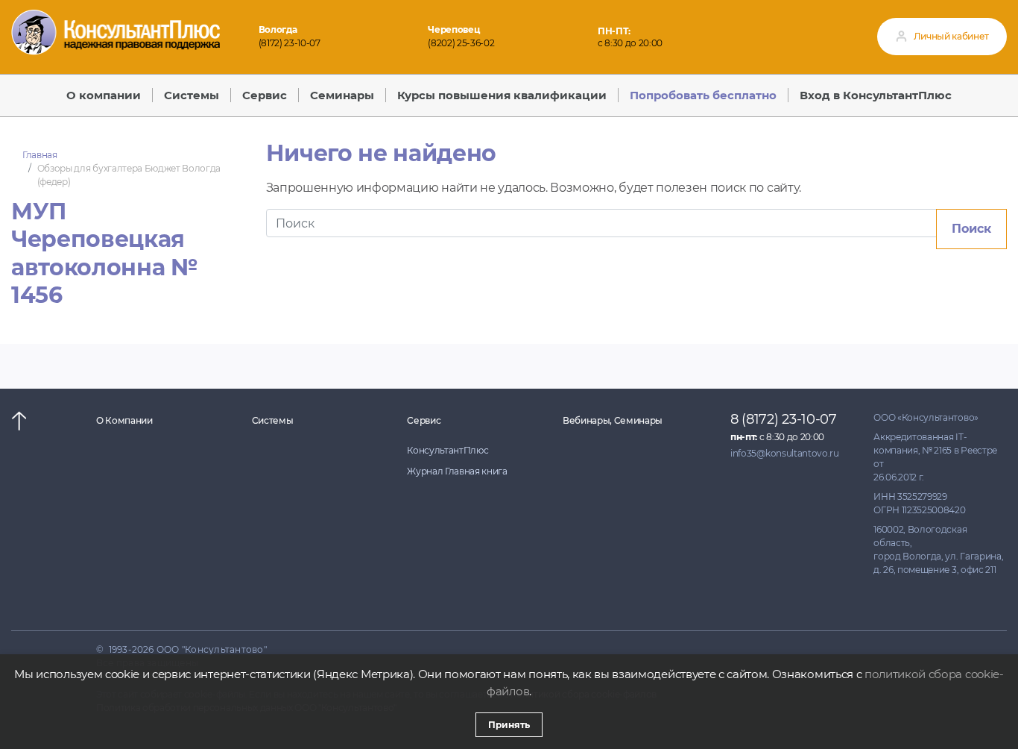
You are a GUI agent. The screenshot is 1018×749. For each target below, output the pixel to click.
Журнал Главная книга (457, 471)
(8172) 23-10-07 (289, 42)
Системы (273, 420)
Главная (39, 154)
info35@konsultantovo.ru (784, 453)
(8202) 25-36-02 (461, 42)
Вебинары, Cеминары (613, 420)
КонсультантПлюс (447, 450)
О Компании (124, 420)
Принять (509, 724)
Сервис (423, 420)
